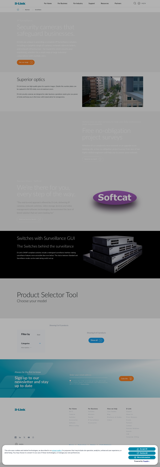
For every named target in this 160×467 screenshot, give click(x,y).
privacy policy (56, 450)
